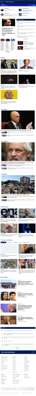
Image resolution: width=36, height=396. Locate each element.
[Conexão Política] (9, 2)
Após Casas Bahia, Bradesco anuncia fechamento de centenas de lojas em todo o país (18, 330)
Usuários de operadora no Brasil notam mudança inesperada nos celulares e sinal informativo (8, 87)
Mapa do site (3, 369)
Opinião (14, 368)
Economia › (4, 109)
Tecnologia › (4, 141)
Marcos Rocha (26, 362)
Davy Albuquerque (27, 361)
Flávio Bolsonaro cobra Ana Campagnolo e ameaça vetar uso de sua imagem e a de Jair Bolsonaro (26, 235)
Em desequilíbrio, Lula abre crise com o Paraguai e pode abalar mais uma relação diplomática (25, 307)
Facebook (23, 392)
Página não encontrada (8, 341)
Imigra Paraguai (26, 377)
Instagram (28, 392)
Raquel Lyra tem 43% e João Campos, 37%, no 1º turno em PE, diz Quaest (25, 295)
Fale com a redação (4, 368)
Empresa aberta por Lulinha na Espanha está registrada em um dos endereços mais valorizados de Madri (21, 197)
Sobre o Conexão (3, 358)
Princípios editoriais (4, 365)
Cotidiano (14, 362)
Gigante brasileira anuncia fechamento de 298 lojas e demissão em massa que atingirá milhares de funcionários (18, 334)
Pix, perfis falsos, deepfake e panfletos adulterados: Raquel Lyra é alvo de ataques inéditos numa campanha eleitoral (20, 165)
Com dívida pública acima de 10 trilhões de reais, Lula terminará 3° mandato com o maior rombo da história (9, 102)
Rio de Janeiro (3, 242)
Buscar (3, 4)
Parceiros (2, 362)
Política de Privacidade (16, 380)
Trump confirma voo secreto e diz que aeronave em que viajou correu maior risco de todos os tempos (20, 168)
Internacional (3, 254)
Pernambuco (9, 242)
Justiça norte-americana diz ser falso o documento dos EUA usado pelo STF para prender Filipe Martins (18, 345)
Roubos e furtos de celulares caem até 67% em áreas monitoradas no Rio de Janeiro (25, 283)
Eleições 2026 (26, 368)
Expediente (2, 361)
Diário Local (26, 376)
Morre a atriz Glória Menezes (24, 70)
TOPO (33, 352)
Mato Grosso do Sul (26, 242)
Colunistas (14, 369)
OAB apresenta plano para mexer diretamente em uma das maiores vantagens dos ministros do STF (29, 43)
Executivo (19, 280)
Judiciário (25, 41)
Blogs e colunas (26, 370)
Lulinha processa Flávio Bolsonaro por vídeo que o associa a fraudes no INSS (8, 31)
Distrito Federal (15, 242)
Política (2, 100)
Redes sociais (3, 383)
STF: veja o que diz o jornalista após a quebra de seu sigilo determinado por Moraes (21, 135)
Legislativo (14, 361)
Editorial (25, 364)
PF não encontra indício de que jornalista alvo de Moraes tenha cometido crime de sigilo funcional (25, 37)
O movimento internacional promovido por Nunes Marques (29, 48)
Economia (2, 269)
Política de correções (16, 383)
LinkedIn (23, 394)
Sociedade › (4, 174)
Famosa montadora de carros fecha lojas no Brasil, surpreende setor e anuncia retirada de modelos (21, 200)
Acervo (2, 364)
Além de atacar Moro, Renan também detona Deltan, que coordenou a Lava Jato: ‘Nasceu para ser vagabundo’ (8, 220)
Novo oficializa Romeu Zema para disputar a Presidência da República (25, 318)
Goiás (20, 242)
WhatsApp (2, 382)
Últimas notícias (26, 367)
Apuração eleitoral (4, 376)
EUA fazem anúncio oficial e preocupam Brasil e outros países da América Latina (20, 132)
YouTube (31, 392)
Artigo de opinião (15, 372)
